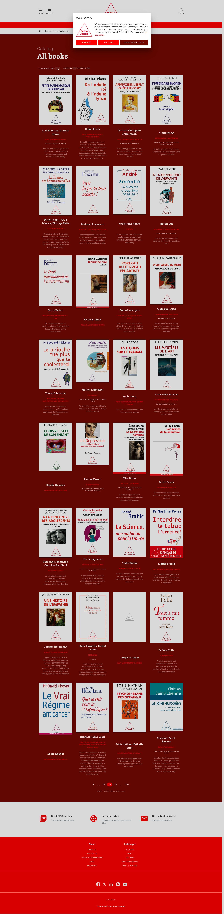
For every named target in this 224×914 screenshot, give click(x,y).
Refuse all (108, 42)
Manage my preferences (134, 42)
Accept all (86, 42)
